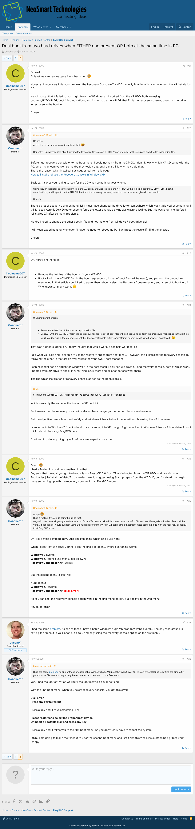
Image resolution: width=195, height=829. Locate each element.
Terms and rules (144, 818)
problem (55, 628)
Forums (23, 27)
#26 (189, 500)
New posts (7, 33)
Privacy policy (162, 818)
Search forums (24, 33)
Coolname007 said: (43, 135)
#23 (189, 253)
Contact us (127, 818)
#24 (189, 305)
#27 (189, 622)
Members (62, 27)
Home (8, 27)
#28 (189, 658)
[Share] (183, 66)
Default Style (12, 818)
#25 (189, 458)
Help (175, 818)
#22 (189, 128)
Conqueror (10, 51)
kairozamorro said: (43, 666)
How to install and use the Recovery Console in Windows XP (68, 174)
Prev (8, 58)
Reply (188, 118)
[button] (50, 26)
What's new (40, 27)
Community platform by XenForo (97, 825)
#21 (189, 65)
